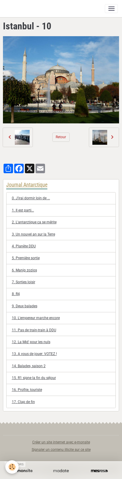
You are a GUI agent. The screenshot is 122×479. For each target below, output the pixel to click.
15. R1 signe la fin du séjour (34, 378)
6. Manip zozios (24, 270)
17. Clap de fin (23, 402)
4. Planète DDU (24, 246)
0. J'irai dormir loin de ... (31, 198)
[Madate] (61, 470)
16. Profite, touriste (27, 390)
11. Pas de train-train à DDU (34, 330)
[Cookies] (12, 467)
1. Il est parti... (23, 210)
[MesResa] (99, 470)
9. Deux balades (24, 306)
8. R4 (16, 294)
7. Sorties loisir (23, 282)
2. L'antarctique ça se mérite (34, 222)
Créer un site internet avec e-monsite (61, 442)
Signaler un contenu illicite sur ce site (61, 450)
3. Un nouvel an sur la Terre (33, 234)
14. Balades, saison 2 (29, 366)
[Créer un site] (22, 470)
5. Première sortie (26, 258)
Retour (61, 137)
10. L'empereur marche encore (36, 318)
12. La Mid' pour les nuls (31, 342)
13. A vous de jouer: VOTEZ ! (34, 354)
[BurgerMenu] (111, 8)
